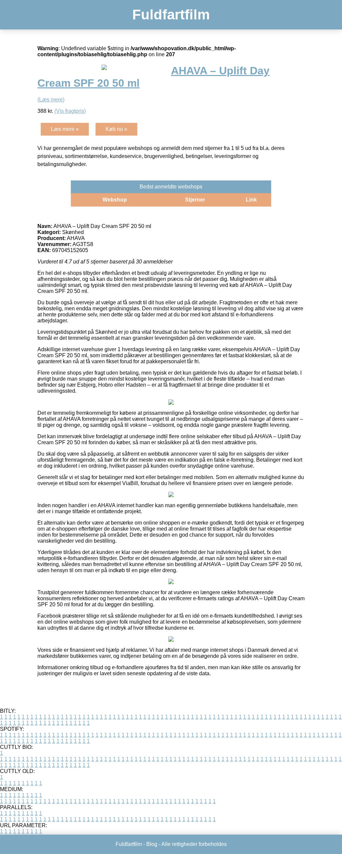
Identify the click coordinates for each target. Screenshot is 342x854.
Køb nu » (116, 129)
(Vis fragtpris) (70, 111)
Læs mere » (65, 129)
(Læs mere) (50, 99)
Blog (151, 844)
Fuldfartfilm (171, 14)
